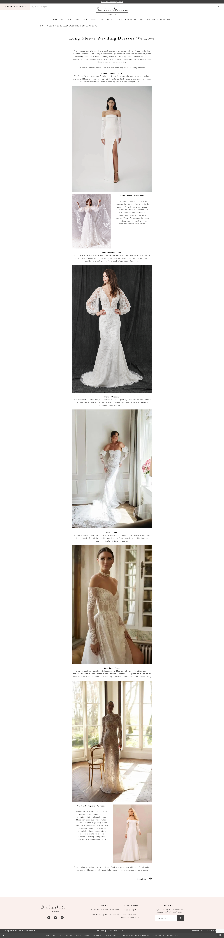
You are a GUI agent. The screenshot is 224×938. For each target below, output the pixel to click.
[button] (218, 6)
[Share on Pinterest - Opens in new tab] (150, 879)
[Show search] (208, 6)
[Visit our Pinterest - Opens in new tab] (48, 917)
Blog (51, 26)
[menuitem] (15, 6)
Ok (220, 935)
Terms (109, 931)
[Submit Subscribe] (180, 918)
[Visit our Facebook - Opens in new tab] (55, 917)
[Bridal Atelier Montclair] (112, 11)
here (176, 935)
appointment (124, 867)
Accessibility (120, 931)
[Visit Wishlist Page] (213, 6)
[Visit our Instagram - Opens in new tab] (62, 917)
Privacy (101, 931)
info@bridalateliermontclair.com (19, 931)
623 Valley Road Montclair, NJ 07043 (130, 916)
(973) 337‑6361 (130, 910)
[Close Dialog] (3, 935)
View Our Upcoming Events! (112, 2)
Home (43, 26)
